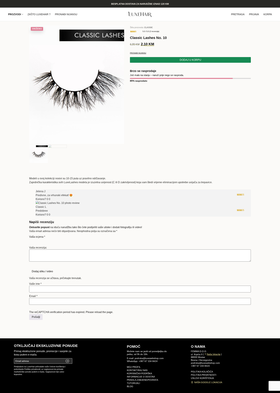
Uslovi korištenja (202, 378)
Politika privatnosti (203, 375)
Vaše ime (35, 284)
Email (33, 296)
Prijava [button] (254, 14)
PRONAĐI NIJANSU (66, 14)
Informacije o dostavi (141, 376)
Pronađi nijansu (138, 53)
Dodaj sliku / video (42, 271)
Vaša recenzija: (38, 247)
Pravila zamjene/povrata (142, 380)
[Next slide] (119, 85)
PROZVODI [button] (14, 14)
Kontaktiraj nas (137, 370)
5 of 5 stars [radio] (49, 240)
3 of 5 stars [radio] (40, 240)
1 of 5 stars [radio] (31, 240)
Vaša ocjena (37, 237)
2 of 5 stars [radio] (36, 240)
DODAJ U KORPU (190, 60)
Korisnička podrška (139, 373)
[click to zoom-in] (76, 84)
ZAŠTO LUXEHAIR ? (39, 14)
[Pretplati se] (67, 361)
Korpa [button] (267, 14)
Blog (130, 386)
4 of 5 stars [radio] (45, 240)
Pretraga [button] (238, 14)
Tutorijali (133, 383)
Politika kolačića (202, 371)
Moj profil (134, 367)
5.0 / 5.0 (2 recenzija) (151, 31)
